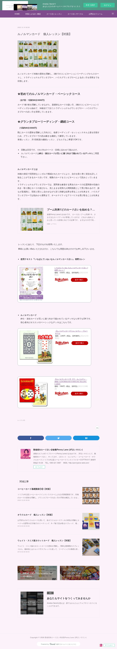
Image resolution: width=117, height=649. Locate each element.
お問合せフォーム (95, 14)
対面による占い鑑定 (33, 14)
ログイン (107, 5)
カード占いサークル (75, 14)
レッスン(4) (21, 420)
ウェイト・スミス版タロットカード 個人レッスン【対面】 (44, 540)
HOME (17, 14)
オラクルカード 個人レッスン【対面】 (36, 514)
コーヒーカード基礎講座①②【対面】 (35, 488)
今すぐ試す (90, 5)
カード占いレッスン (54, 14)
